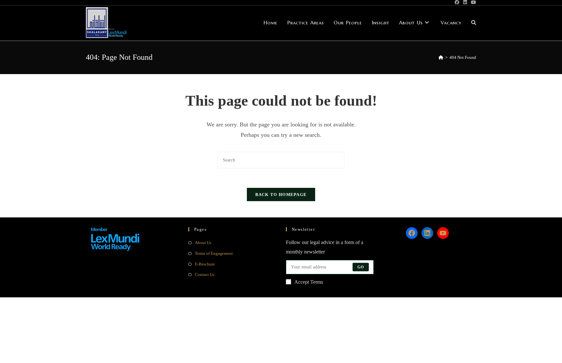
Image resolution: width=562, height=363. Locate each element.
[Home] (440, 57)
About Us (203, 242)
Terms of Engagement (214, 253)
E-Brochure (205, 264)
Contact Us (204, 274)
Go (360, 267)
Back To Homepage (281, 194)
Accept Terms (308, 282)
